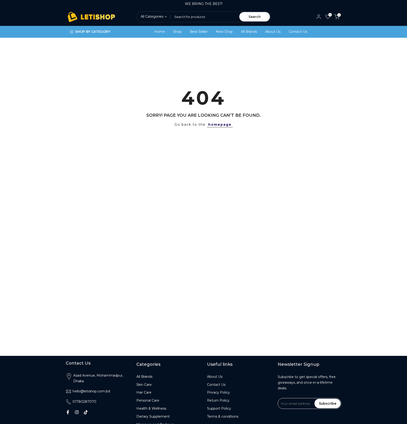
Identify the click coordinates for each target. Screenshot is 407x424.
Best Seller (199, 31)
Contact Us (298, 31)
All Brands (249, 31)
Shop (177, 31)
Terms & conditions (222, 416)
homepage (220, 124)
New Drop (224, 31)
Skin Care (144, 384)
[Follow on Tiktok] (86, 412)
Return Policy (218, 400)
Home (159, 31)
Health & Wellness (151, 408)
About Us (273, 31)
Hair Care (143, 392)
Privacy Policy (218, 392)
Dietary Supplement (153, 416)
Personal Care (147, 400)
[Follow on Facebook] (68, 412)
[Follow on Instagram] (77, 412)
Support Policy (219, 408)
